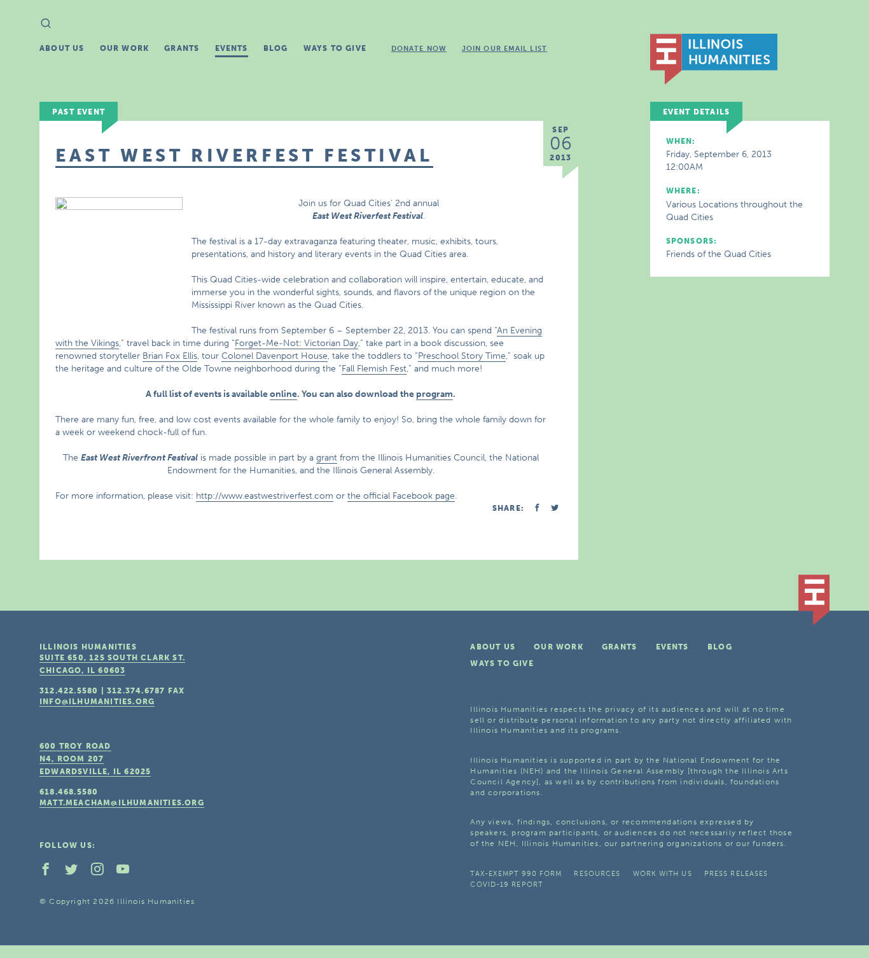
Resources (597, 874)
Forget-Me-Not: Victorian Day (296, 343)
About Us (62, 48)
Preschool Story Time (462, 356)
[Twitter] (76, 872)
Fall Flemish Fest (374, 368)
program (434, 394)
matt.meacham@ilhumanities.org (121, 802)
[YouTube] (127, 872)
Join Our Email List (504, 49)
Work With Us (662, 874)
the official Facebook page (401, 495)
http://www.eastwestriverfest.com (264, 495)
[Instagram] (102, 872)
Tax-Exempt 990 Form (516, 874)
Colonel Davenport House (274, 356)
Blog (275, 48)
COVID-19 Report (506, 884)
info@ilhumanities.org (97, 701)
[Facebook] (50, 872)
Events (231, 48)
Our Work (124, 48)
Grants (181, 48)
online (283, 394)
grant (326, 457)
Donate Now (419, 49)
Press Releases (736, 874)
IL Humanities (713, 59)
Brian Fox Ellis (170, 356)
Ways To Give (334, 48)
